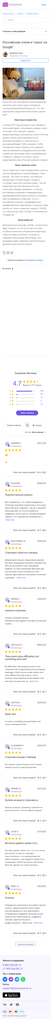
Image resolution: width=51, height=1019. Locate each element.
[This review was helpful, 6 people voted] (38, 734)
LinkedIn (11, 252)
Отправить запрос (34, 260)
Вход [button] (44, 5)
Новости (20, 14)
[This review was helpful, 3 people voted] (38, 530)
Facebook (4, 252)
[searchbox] (15, 425)
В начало (7, 268)
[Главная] (12, 6)
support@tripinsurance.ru (17, 988)
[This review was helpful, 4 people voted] (38, 588)
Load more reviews (25, 944)
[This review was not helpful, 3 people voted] (43, 691)
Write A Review (27, 413)
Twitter (8, 252)
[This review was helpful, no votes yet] (38, 472)
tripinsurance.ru (9, 14)
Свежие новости (32, 14)
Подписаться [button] (25, 60)
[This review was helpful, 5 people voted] (38, 634)
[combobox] (35, 432)
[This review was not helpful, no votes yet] (43, 472)
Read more (10, 520)
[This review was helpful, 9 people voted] (38, 933)
